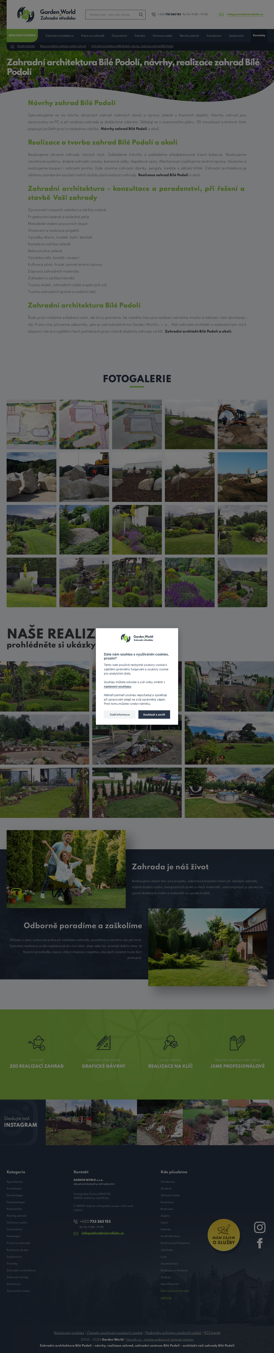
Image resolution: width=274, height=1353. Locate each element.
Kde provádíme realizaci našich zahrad (63, 46)
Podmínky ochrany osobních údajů (173, 1333)
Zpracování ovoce (18, 1291)
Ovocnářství (119, 36)
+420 (169, 14)
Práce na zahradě (92, 36)
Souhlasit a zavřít (154, 714)
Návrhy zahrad (189, 36)
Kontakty (259, 35)
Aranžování (213, 36)
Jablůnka (167, 1250)
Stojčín (165, 1216)
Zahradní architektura (59, 36)
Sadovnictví (236, 36)
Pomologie (13, 1236)
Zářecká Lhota (170, 1195)
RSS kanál (212, 1333)
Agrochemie (15, 1182)
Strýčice (166, 1277)
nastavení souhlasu (117, 686)
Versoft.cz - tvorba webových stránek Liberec (159, 1339)
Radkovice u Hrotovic (174, 1270)
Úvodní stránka (26, 46)
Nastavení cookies (69, 1333)
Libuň (164, 1222)
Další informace (120, 714)
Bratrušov (167, 1209)
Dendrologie (15, 1195)
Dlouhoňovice (169, 1264)
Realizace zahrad (22, 35)
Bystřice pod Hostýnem (175, 1243)
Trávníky (139, 36)
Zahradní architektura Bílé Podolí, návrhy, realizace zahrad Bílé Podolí (132, 46)
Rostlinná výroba (18, 1250)
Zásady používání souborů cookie (115, 1333)
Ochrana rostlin (162, 36)
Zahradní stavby (17, 1277)
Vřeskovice (168, 1182)
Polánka (166, 1229)
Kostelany (167, 1202)
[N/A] (31, 424)
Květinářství (14, 1209)
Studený (166, 1188)
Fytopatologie (16, 1202)
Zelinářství (14, 1284)
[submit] (141, 14)
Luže (164, 1257)
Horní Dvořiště (170, 1284)
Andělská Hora (170, 1236)
